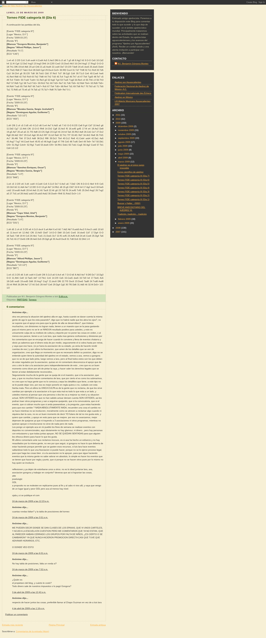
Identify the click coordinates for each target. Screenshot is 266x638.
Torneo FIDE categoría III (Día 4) (133, 188)
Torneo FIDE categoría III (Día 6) (31, 17)
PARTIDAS (22, 299)
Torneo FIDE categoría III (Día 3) (133, 191)
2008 (118, 228)
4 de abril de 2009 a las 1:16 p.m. (28, 608)
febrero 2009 (124, 219)
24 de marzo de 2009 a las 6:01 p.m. (30, 553)
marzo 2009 (124, 162)
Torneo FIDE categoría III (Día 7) (133, 176)
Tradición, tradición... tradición (132, 214)
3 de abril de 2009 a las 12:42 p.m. (29, 592)
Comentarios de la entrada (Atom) (32, 631)
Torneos (32, 299)
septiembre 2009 (126, 138)
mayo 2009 (124, 154)
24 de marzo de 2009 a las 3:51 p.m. (30, 517)
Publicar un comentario (16, 614)
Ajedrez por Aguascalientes (128, 82)
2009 (118, 123)
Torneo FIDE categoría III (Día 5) (133, 184)
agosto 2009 (124, 142)
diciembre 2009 (126, 126)
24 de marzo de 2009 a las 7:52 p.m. (30, 569)
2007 (118, 232)
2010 (118, 119)
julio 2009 (123, 146)
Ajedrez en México (124, 97)
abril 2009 (123, 158)
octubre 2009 (125, 134)
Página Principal (56, 625)
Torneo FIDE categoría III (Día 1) (133, 199)
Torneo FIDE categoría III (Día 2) (133, 195)
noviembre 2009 (126, 130)
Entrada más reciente (12, 625)
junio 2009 (123, 150)
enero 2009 (124, 223)
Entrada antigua (98, 625)
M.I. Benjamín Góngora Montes (133, 63)
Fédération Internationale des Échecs (133, 93)
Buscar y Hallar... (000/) (128, 203)
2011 (118, 115)
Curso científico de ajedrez (130, 172)
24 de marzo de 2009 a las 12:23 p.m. (30, 501)
